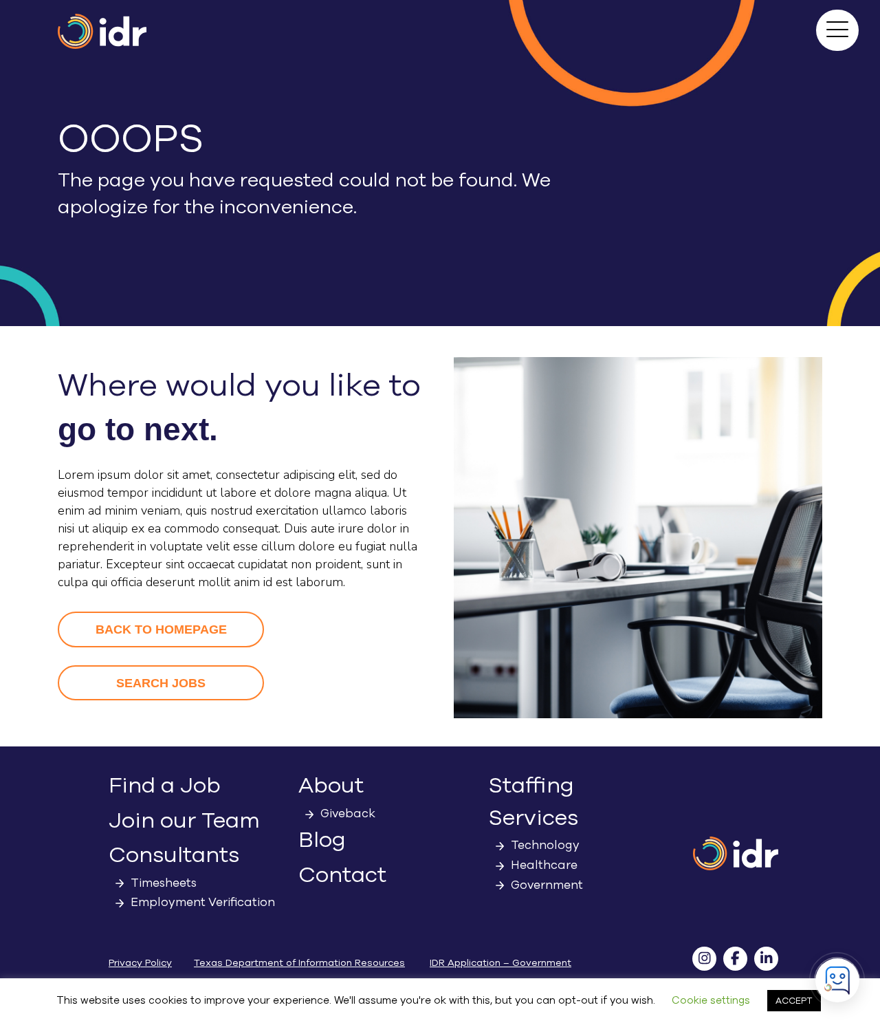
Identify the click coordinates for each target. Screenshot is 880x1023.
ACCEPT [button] (794, 1000)
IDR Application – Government (500, 963)
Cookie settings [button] (711, 1000)
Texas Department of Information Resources (299, 963)
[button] (837, 30)
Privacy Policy (140, 963)
